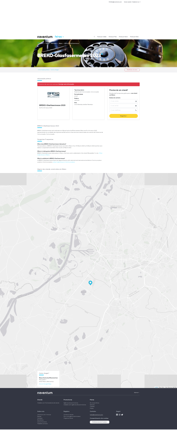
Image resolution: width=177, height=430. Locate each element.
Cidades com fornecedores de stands (48, 403)
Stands (39, 400)
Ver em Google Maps (45, 384)
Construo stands (68, 414)
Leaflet (156, 387)
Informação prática (43, 69)
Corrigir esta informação (66, 84)
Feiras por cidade (101, 36)
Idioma (136, 392)
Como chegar (55, 69)
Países (92, 408)
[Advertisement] (88, 20)
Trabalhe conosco (42, 423)
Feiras (92, 400)
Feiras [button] (59, 36)
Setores (92, 404)
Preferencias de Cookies (99, 422)
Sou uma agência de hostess (72, 416)
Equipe (39, 416)
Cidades (92, 406)
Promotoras (68, 400)
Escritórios (40, 420)
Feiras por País (113, 36)
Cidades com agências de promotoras (75, 404)
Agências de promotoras (71, 403)
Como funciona (42, 422)
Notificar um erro (132, 69)
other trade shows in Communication (64, 162)
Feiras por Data (134, 36)
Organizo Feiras (68, 418)
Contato (39, 418)
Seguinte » (123, 116)
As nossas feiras (94, 403)
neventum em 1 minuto (44, 414)
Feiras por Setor (123, 36)
